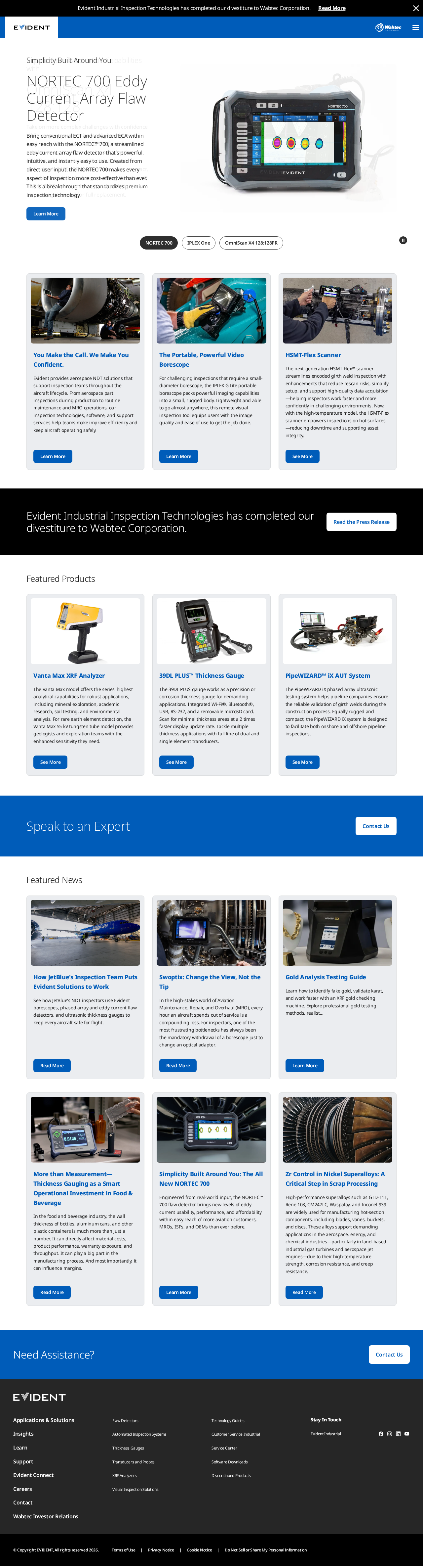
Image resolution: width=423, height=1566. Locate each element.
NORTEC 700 (158, 243)
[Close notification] (416, 8)
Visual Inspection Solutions (135, 1489)
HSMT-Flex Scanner (313, 355)
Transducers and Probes (133, 1462)
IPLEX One (198, 243)
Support (23, 1461)
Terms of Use (123, 1550)
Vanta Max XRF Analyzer (69, 675)
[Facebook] (381, 1435)
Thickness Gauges (128, 1448)
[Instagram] (390, 1435)
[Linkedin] (398, 1435)
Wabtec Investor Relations (45, 1516)
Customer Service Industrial (236, 1434)
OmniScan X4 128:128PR (251, 243)
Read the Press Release (361, 522)
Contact (23, 1502)
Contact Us (376, 826)
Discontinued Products (231, 1475)
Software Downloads (230, 1462)
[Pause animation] (403, 240)
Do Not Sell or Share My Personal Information (266, 1550)
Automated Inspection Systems (139, 1434)
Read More (331, 8)
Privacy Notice (161, 1550)
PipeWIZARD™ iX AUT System (328, 675)
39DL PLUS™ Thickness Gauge (201, 675)
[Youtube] (407, 1435)
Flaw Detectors (125, 1420)
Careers (22, 1489)
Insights (23, 1433)
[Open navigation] (415, 27)
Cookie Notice (199, 1550)
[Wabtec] (388, 27)
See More (302, 456)
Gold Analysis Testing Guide (326, 977)
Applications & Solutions (43, 1420)
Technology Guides (228, 1420)
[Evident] (31, 27)
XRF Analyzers (124, 1475)
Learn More (45, 213)
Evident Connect (33, 1475)
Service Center (224, 1448)
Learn (20, 1447)
